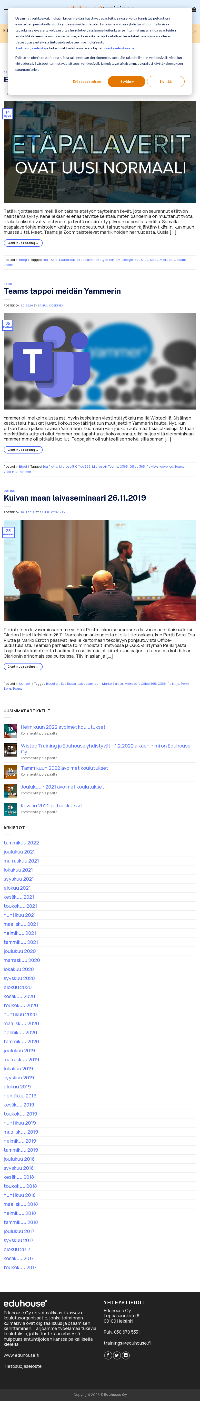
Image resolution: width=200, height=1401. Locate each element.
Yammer (25, 471)
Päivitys (153, 466)
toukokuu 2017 (20, 1267)
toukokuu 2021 (20, 906)
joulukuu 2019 (19, 1050)
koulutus (141, 259)
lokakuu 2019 (18, 1068)
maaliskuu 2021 (21, 924)
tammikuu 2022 (21, 842)
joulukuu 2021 (19, 851)
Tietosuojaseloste (30, 48)
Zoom (8, 265)
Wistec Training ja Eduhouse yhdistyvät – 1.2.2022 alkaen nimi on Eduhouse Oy (105, 749)
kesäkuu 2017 (19, 1258)
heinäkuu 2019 (20, 1095)
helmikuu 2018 (20, 1213)
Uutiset (10, 491)
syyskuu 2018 (19, 1168)
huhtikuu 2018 (20, 1195)
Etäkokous (67, 259)
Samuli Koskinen (51, 305)
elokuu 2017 (17, 1249)
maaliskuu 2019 (21, 1131)
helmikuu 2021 (20, 933)
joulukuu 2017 (19, 1231)
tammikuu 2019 (21, 1150)
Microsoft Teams (105, 466)
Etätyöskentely (108, 259)
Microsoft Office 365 (74, 466)
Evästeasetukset (87, 81)
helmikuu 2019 (20, 1141)
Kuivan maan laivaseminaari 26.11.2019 (75, 497)
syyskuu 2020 (19, 978)
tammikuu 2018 (21, 1222)
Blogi (23, 259)
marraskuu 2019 (21, 1059)
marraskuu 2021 (21, 860)
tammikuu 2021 (21, 942)
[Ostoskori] (193, 9)
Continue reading (23, 243)
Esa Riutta (49, 259)
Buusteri (52, 683)
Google (127, 259)
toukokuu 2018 (20, 1186)
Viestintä (11, 471)
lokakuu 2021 (18, 869)
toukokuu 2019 (20, 1113)
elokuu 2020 (18, 987)
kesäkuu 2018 (19, 1177)
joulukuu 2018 (19, 1159)
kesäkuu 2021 (19, 897)
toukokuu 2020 (21, 1005)
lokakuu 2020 (19, 969)
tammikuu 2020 (21, 1041)
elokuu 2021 (17, 888)
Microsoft (167, 259)
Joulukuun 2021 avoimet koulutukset (62, 787)
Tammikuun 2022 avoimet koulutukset (64, 768)
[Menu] (7, 9)
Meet (154, 259)
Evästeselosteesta (118, 48)
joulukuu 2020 (20, 951)
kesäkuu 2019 (19, 1104)
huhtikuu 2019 (20, 1122)
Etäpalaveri (86, 259)
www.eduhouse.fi (21, 1355)
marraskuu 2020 (22, 960)
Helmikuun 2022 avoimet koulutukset (63, 727)
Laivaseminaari (89, 683)
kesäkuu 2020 (19, 996)
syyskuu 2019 (19, 1077)
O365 (124, 466)
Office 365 (137, 466)
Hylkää (166, 81)
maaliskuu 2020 (21, 1023)
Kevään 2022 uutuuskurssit (51, 806)
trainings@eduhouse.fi (127, 1343)
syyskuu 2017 (18, 1240)
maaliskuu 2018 (21, 1204)
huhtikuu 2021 (20, 915)
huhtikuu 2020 (20, 1014)
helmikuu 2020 (20, 1032)
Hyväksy (127, 81)
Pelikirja (173, 683)
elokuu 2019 (17, 1086)
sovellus (166, 466)
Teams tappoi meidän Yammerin (62, 290)
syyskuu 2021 (19, 878)
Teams (182, 259)
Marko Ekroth (112, 683)
